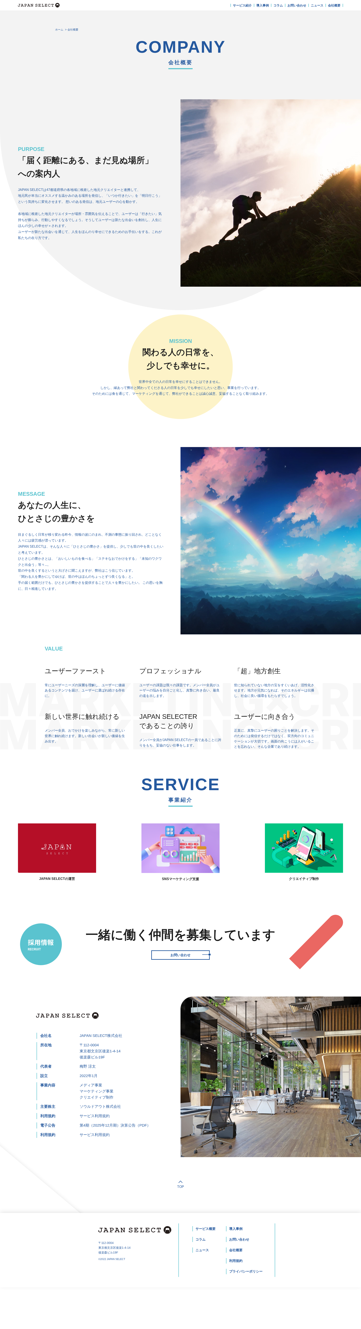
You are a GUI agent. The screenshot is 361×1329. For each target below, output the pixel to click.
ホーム (59, 29)
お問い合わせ (296, 5)
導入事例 (262, 5)
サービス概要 (206, 1229)
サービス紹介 (242, 5)
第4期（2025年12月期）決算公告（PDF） (115, 1125)
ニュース (317, 5)
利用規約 (236, 1261)
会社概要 (334, 5)
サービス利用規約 (95, 1116)
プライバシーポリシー (246, 1271)
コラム (278, 5)
